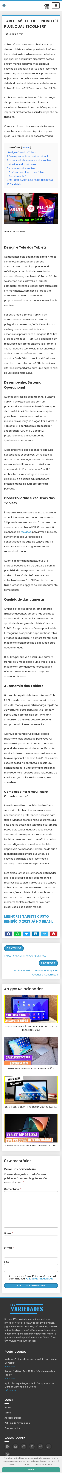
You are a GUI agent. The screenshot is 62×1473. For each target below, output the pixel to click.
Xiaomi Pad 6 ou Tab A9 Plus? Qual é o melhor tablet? (30, 1373)
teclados (26, 532)
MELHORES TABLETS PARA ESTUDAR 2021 (31, 1068)
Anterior (15, 948)
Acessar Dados (13, 1417)
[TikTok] (48, 1446)
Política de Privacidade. (39, 1278)
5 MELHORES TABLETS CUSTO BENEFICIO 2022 (31, 1145)
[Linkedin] (35, 934)
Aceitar (31, 1469)
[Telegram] (44, 934)
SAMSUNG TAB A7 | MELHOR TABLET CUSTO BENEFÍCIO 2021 (31, 1028)
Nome (8, 1233)
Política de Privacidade (17, 1423)
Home (8, 1407)
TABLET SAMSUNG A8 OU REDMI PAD (25, 955)
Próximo (47, 963)
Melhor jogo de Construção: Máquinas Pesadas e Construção (36, 972)
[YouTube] (15, 1446)
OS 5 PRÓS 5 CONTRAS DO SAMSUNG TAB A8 (31, 1107)
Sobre (8, 1412)
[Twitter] (26, 934)
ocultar (26, 147)
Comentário (12, 1189)
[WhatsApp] (32, 1446)
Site (6, 1262)
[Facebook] (8, 934)
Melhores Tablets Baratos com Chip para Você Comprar (31, 1361)
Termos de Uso (13, 1428)
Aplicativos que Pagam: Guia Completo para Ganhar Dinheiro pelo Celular (29, 1385)
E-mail (9, 1247)
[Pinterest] (53, 934)
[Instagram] (23, 1446)
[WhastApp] (17, 934)
